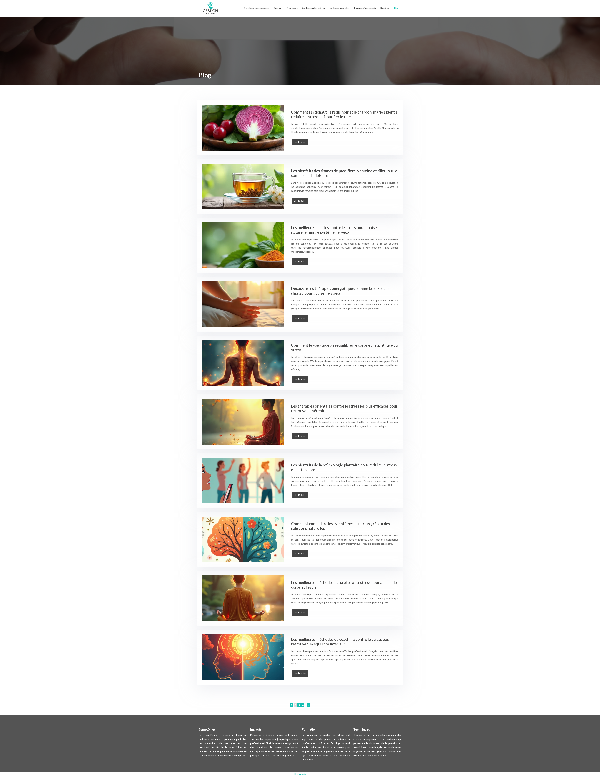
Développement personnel (256, 8)
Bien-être (385, 8)
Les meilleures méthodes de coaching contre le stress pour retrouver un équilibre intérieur (341, 641)
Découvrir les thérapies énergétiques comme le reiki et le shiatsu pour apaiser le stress (340, 290)
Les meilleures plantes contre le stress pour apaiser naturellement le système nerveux (334, 230)
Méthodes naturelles (339, 8)
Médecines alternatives (313, 8)
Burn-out (278, 8)
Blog (396, 8)
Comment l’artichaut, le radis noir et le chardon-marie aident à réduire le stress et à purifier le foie (344, 114)
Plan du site (300, 774)
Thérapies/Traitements (365, 8)
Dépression (292, 8)
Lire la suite (300, 142)
